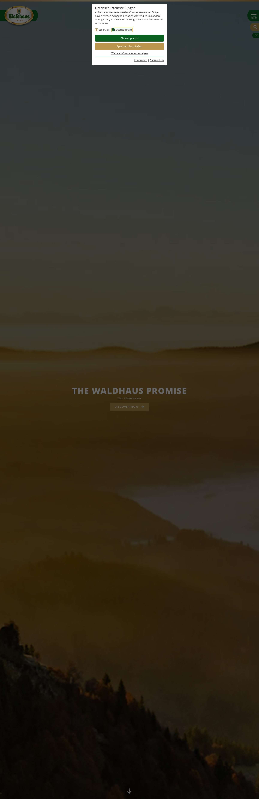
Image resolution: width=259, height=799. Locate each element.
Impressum (140, 60)
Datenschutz (157, 60)
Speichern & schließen (129, 46)
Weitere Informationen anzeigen (129, 53)
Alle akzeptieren (129, 38)
